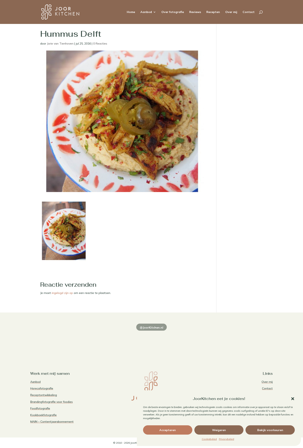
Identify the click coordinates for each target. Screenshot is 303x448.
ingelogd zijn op (62, 293)
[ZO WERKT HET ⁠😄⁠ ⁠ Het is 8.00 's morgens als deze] (151, 342)
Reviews (195, 12)
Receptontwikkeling (43, 395)
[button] (293, 399)
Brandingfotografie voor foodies (51, 402)
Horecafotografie (41, 388)
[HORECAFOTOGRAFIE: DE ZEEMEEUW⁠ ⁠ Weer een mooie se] (200, 342)
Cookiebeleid (209, 439)
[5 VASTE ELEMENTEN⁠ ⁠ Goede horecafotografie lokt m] (249, 342)
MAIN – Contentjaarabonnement (52, 421)
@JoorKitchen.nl (151, 327)
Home (131, 12)
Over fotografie (172, 12)
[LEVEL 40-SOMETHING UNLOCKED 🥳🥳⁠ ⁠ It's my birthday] (102, 342)
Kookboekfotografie (43, 415)
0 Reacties (100, 43)
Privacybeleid (226, 439)
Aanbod (146, 12)
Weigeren (219, 430)
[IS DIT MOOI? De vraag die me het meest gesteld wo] (53, 342)
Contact (249, 12)
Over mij (231, 12)
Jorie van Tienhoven (60, 43)
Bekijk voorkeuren (270, 430)
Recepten (213, 12)
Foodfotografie (40, 408)
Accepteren (167, 430)
